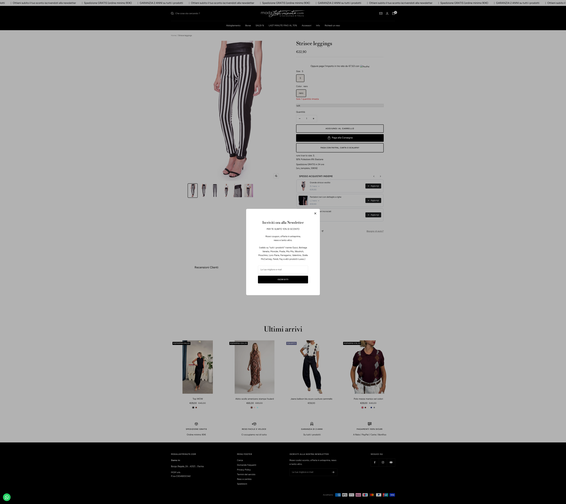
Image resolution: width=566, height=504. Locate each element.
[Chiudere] (315, 213)
